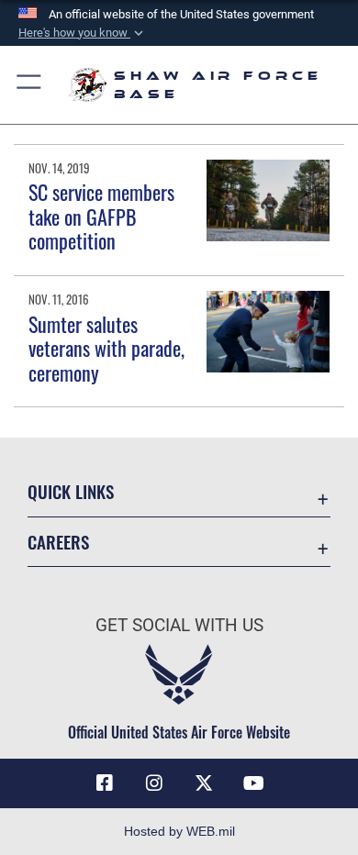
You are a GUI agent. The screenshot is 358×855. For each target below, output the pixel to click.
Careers (58, 541)
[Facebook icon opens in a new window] (104, 783)
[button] (82, 33)
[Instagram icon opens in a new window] (154, 783)
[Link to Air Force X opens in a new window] (204, 783)
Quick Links (71, 491)
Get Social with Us (179, 625)
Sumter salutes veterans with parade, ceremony (106, 348)
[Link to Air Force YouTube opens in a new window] (253, 783)
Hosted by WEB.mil (179, 831)
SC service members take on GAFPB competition (101, 216)
